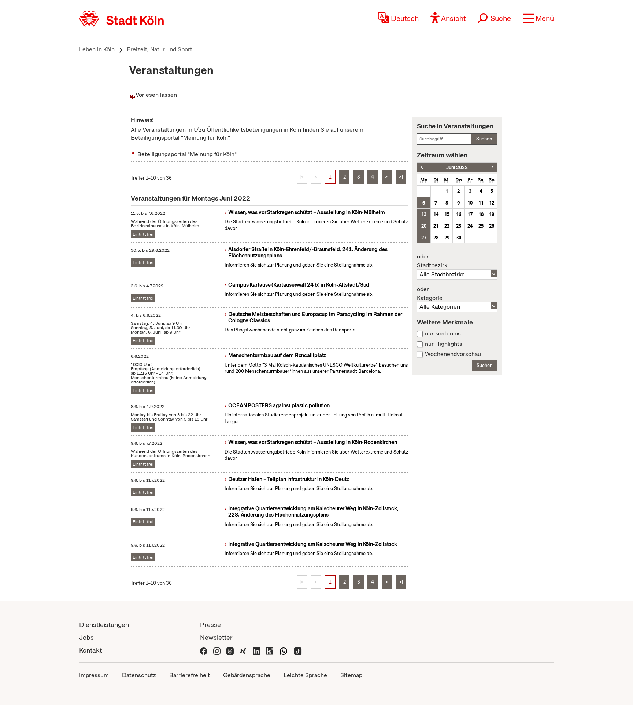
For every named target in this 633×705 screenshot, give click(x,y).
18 (481, 214)
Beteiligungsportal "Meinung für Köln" (187, 154)
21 (435, 226)
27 (423, 237)
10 (470, 202)
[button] (538, 18)
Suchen (484, 139)
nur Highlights (443, 344)
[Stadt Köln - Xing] (243, 650)
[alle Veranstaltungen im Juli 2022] (492, 167)
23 (458, 226)
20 (423, 226)
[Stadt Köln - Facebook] (203, 650)
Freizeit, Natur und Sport (159, 49)
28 (435, 237)
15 (446, 214)
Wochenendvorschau (453, 354)
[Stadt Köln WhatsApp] (283, 650)
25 (481, 226)
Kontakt (90, 650)
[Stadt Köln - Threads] (230, 650)
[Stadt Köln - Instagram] (217, 650)
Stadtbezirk (432, 261)
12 (491, 202)
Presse (210, 624)
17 (470, 214)
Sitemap (351, 675)
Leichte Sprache (305, 675)
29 (446, 237)
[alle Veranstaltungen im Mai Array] (421, 167)
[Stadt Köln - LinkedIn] (256, 650)
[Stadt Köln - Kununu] (269, 650)
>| (401, 177)
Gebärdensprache (246, 675)
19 (491, 214)
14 (435, 214)
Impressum (94, 675)
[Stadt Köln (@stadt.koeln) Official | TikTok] (298, 650)
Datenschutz (139, 675)
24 (470, 226)
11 (481, 202)
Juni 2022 (457, 167)
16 (458, 214)
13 (423, 214)
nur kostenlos (443, 334)
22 (446, 226)
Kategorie (430, 294)
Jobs (86, 637)
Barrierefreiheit (189, 675)
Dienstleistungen (104, 624)
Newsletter (216, 637)
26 (491, 226)
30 (458, 237)
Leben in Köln (97, 49)
